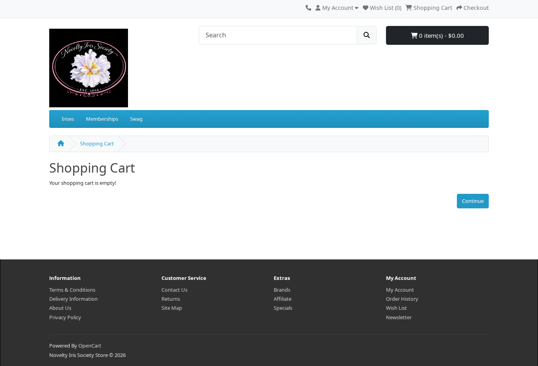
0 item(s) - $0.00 (440, 35)
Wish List (396, 307)
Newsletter (399, 317)
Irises (68, 118)
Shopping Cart (97, 143)
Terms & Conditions (72, 289)
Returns (170, 298)
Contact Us (174, 289)
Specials (283, 307)
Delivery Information (73, 298)
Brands (282, 289)
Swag (136, 118)
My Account (400, 289)
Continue (473, 200)
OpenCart (89, 345)
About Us (60, 307)
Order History (402, 298)
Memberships (102, 118)
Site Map (171, 307)
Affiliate (282, 298)
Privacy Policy (65, 317)
